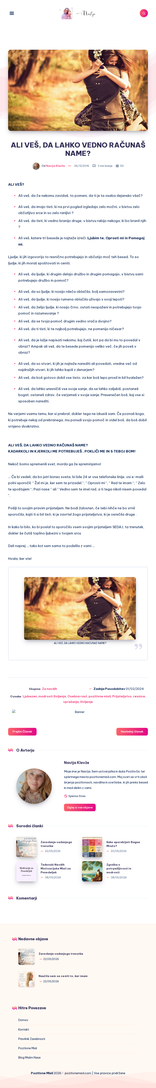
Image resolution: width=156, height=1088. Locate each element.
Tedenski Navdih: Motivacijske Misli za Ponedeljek (56, 868)
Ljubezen (30, 696)
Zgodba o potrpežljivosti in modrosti (118, 868)
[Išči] (144, 13)
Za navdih (49, 689)
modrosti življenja (52, 696)
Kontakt (23, 1029)
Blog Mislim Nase (29, 1057)
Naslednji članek (132, 731)
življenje (86, 702)
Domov (23, 1020)
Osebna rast (77, 696)
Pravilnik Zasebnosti (31, 1039)
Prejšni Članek (22, 731)
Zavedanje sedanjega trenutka (61, 953)
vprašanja (71, 702)
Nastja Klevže (76, 762)
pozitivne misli (100, 696)
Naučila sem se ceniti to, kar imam (63, 976)
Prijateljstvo (122, 696)
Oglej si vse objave (80, 807)
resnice (139, 696)
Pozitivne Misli (27, 1048)
